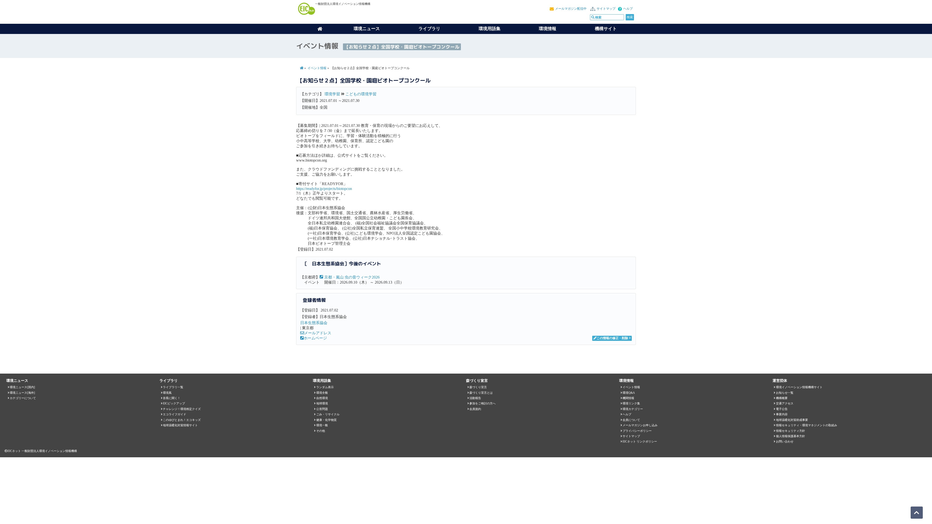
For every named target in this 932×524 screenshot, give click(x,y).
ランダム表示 (325, 387)
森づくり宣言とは (481, 392)
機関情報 (628, 398)
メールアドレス (317, 333)
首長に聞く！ (171, 398)
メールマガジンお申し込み (640, 425)
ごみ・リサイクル (328, 414)
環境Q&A (629, 392)
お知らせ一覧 (784, 392)
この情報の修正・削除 (612, 338)
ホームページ (315, 338)
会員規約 (475, 409)
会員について (631, 420)
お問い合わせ (784, 441)
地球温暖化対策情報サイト (180, 425)
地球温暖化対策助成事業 (792, 420)
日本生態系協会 (313, 323)
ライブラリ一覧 (173, 387)
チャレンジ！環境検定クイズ (182, 409)
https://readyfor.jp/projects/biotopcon (324, 189)
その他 (320, 431)
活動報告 (475, 398)
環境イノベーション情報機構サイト (799, 387)
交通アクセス (784, 403)
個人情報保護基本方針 (790, 436)
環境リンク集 (631, 403)
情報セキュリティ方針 (790, 431)
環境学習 (332, 94)
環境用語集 (489, 28)
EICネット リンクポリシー (640, 441)
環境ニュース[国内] (22, 387)
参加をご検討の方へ (482, 403)
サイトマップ (606, 8)
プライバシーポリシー (637, 431)
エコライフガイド (174, 414)
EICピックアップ (174, 403)
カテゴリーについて (23, 398)
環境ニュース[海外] (22, 392)
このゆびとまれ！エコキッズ (182, 420)
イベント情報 (317, 68)
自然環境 (322, 398)
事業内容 (782, 414)
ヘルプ (628, 8)
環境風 (167, 392)
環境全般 (322, 392)
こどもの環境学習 (360, 94)
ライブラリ (429, 28)
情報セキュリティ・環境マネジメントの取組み (806, 425)
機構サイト (606, 28)
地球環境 (322, 403)
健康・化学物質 (326, 420)
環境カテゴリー (633, 409)
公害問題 (322, 409)
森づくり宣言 (478, 387)
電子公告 (782, 409)
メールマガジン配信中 (571, 8)
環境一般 (322, 425)
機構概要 (782, 398)
